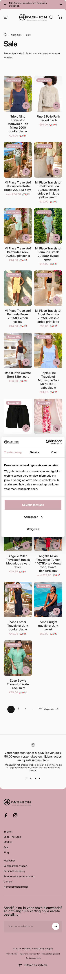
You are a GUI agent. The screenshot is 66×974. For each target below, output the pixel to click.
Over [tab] (54, 452)
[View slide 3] (35, 778)
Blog (6, 852)
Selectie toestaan (33, 504)
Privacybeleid (11, 954)
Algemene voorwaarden (30, 954)
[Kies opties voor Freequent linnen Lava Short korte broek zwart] (26, 428)
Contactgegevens (33, 958)
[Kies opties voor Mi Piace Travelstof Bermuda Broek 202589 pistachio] (26, 237)
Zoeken (8, 831)
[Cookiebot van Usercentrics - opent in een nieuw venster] (46, 442)
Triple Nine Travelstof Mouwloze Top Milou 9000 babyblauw (48, 380)
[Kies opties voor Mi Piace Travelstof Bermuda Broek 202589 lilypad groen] (56, 237)
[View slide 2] (31, 778)
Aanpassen (31, 516)
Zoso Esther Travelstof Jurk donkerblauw (17, 625)
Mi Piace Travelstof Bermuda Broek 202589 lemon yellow (18, 316)
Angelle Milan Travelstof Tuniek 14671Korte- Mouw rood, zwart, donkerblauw (48, 563)
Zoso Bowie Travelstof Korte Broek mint (18, 684)
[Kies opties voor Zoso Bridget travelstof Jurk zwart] (56, 611)
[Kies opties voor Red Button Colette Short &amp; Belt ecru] (26, 362)
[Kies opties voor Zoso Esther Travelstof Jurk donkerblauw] (26, 611)
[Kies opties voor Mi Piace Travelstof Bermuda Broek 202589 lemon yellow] (26, 300)
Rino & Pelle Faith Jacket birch (48, 118)
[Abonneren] (55, 926)
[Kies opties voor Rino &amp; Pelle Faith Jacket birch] (56, 105)
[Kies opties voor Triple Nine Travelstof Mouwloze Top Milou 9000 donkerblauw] (26, 105)
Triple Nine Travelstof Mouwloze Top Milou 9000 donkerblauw (18, 124)
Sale (6, 847)
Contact (8, 881)
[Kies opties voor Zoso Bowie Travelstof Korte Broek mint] (26, 670)
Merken (8, 841)
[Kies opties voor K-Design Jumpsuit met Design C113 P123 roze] (56, 428)
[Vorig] (5, 4)
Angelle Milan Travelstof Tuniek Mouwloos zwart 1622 (18, 561)
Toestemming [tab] (13, 452)
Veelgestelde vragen (15, 865)
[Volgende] (61, 4)
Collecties (16, 34)
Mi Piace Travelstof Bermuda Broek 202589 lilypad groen (48, 253)
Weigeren (33, 528)
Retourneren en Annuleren (19, 876)
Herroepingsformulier (16, 886)
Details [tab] (34, 452)
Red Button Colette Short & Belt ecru (18, 374)
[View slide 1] (26, 778)
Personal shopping (14, 871)
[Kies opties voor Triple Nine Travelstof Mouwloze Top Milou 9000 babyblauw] (56, 362)
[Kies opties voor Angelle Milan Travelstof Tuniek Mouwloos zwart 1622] (26, 545)
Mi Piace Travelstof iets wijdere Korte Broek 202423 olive (17, 186)
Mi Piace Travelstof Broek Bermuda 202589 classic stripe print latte (48, 316)
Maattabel (9, 860)
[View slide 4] (39, 778)
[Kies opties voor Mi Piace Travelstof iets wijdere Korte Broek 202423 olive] (26, 171)
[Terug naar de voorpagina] (5, 34)
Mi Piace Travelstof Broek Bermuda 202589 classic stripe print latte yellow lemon (48, 190)
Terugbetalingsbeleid (51, 954)
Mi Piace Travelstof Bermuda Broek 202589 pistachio (18, 252)
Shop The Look (12, 836)
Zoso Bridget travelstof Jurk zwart (48, 625)
